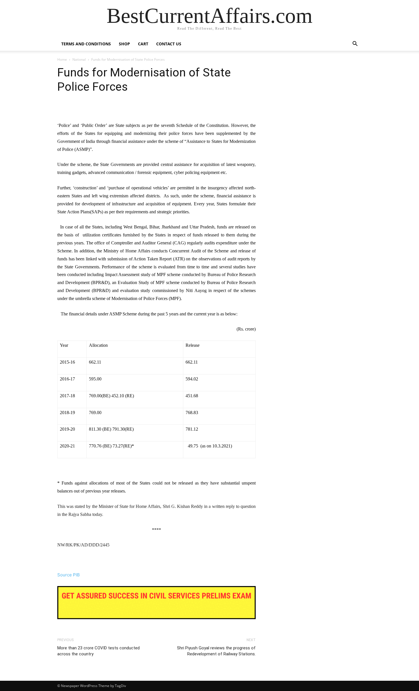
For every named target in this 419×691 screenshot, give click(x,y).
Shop (124, 43)
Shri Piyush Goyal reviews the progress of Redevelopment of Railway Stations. (216, 650)
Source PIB (68, 574)
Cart (143, 43)
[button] (355, 44)
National (79, 59)
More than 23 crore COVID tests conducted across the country (98, 650)
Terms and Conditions (86, 43)
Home (62, 59)
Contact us (168, 43)
